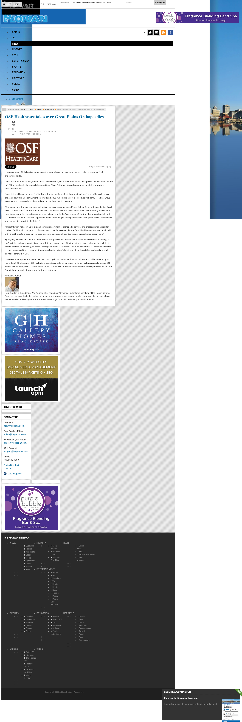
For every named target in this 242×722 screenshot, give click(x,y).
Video (39, 649)
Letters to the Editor (29, 670)
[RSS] (163, 32)
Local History (54, 547)
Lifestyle (68, 613)
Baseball (29, 616)
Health (82, 616)
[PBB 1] (197, 22)
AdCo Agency (14, 473)
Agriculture (30, 561)
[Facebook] (170, 32)
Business (30, 546)
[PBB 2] (31, 529)
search (128, 2)
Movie (55, 584)
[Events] (156, 32)
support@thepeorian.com (16, 451)
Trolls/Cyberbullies (87, 554)
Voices (14, 649)
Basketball (30, 619)
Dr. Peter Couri (55, 553)
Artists (55, 572)
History (41, 543)
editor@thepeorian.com (15, 434)
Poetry (55, 596)
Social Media (80, 547)
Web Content (80, 558)
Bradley (55, 616)
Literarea (29, 655)
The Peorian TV (30, 659)
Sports (14, 613)
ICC (54, 622)
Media (28, 558)
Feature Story (28, 665)
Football (29, 622)
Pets (81, 637)
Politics (29, 549)
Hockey (29, 625)
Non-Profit (49, 109)
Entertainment (45, 569)
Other (28, 631)
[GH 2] (31, 351)
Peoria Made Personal (54, 601)
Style (81, 619)
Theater (55, 593)
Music (55, 587)
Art (53, 575)
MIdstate (56, 628)
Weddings (83, 625)
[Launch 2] (31, 400)
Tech (28, 570)
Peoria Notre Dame (56, 632)
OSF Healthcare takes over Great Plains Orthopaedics (54, 116)
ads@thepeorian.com (14, 426)
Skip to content (16, 99)
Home (22, 109)
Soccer (29, 628)
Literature (56, 578)
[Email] (13, 126)
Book (54, 590)
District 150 (57, 619)
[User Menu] (150, 32)
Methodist (56, 625)
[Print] (13, 122)
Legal (28, 564)
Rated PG (30, 652)
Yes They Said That (56, 558)
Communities (84, 640)
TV (53, 581)
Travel (82, 631)
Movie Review (27, 676)
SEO (81, 552)
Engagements (85, 628)
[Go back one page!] (4, 109)
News (31, 109)
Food (81, 634)
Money (29, 567)
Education (42, 613)
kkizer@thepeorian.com (15, 443)
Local (28, 555)
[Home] (13, 38)
